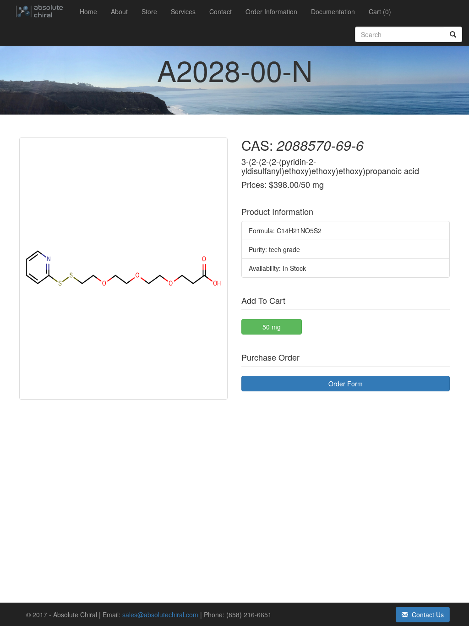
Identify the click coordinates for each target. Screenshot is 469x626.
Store (149, 11)
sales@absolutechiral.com (160, 614)
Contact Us (426, 614)
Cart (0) (380, 11)
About (119, 11)
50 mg (271, 326)
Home (88, 11)
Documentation (333, 11)
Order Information (271, 11)
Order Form (345, 383)
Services (183, 11)
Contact (220, 11)
